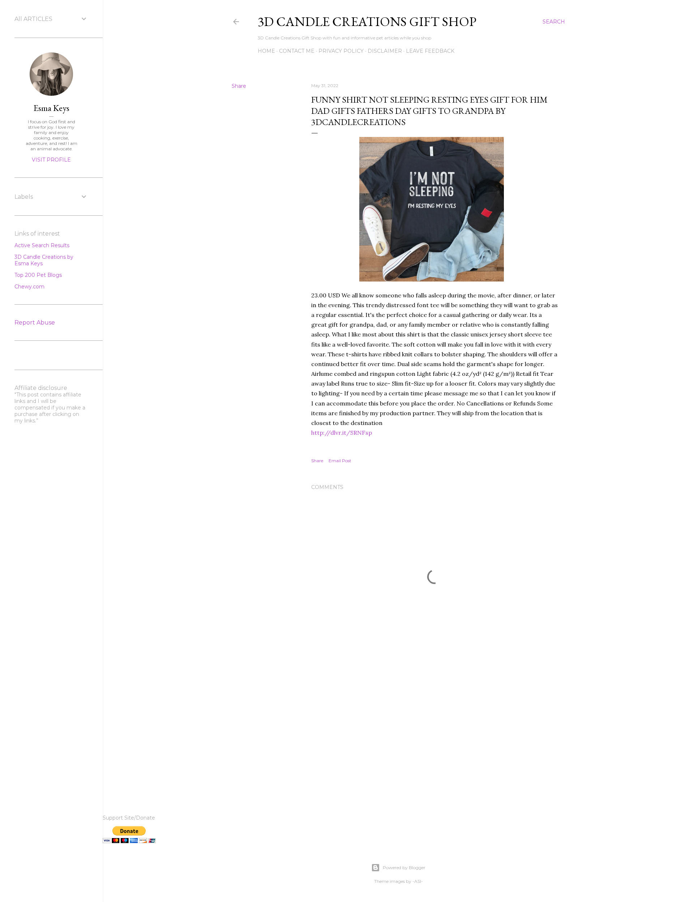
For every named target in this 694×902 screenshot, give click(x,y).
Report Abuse (34, 322)
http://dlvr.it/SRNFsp (341, 432)
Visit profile (51, 159)
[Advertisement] (434, 727)
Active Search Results (41, 245)
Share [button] (239, 86)
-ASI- (417, 881)
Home (266, 51)
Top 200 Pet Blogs (38, 275)
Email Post (340, 460)
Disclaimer (385, 51)
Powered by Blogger (404, 867)
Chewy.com (29, 286)
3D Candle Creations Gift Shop (367, 21)
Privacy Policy (341, 51)
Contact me (296, 51)
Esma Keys (51, 107)
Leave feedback (430, 51)
